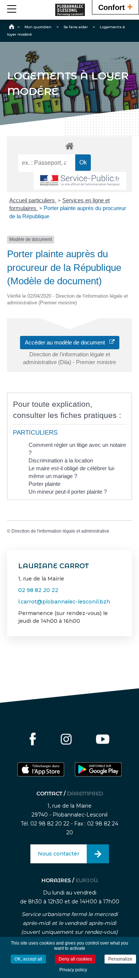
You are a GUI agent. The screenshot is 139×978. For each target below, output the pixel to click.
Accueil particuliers (32, 200)
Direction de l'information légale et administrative (60, 531)
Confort (115, 6)
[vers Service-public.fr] (80, 181)
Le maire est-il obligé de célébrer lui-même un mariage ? (72, 472)
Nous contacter (58, 853)
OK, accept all (28, 959)
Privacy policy (73, 969)
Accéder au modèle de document (67, 342)
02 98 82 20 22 (38, 590)
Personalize (120, 959)
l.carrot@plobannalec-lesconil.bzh (64, 601)
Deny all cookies (75, 959)
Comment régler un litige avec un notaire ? (77, 449)
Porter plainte (44, 484)
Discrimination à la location (61, 460)
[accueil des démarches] (70, 146)
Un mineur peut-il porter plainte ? (68, 491)
